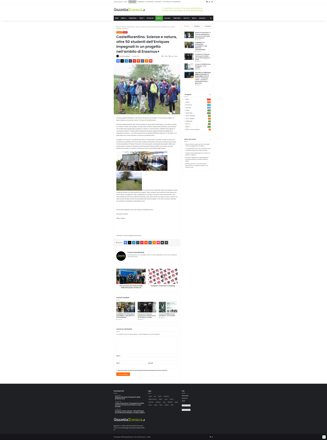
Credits (149, 437)
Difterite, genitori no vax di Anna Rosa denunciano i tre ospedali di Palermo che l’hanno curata (196, 165)
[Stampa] (166, 242)
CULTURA (167, 18)
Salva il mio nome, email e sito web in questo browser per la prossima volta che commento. (142, 370)
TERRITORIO (176, 18)
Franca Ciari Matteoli (124, 56)
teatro (160, 405)
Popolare (197, 26)
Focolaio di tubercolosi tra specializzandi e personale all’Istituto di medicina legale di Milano (196, 159)
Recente (186, 26)
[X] (122, 61)
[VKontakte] (142, 61)
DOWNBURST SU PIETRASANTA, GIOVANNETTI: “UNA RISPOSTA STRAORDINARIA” (125, 315)
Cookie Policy (187, 409)
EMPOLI (123, 18)
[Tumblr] (130, 61)
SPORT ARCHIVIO (190, 115)
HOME (117, 18)
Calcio (159, 396)
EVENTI (159, 18)
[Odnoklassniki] (146, 61)
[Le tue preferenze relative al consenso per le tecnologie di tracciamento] (324, 437)
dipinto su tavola (153, 399)
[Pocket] (150, 61)
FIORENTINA (132, 18)
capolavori (166, 396)
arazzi (150, 396)
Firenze (171, 399)
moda (164, 402)
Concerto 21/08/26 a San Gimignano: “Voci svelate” (167, 315)
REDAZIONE (185, 395)
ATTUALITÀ (150, 18)
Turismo (166, 405)
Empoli (160, 399)
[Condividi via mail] (162, 242)
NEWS (194, 18)
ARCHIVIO (202, 18)
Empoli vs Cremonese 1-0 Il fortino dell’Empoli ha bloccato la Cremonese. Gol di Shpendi (203, 35)
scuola (155, 405)
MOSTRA (170, 402)
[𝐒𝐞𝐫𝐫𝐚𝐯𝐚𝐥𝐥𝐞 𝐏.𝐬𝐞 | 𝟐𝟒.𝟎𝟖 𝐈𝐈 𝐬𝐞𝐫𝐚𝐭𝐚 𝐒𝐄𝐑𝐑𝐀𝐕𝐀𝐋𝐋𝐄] (189, 75)
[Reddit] (138, 61)
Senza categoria (189, 118)
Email (118, 363)
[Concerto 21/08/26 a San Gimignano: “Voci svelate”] (168, 307)
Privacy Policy (187, 405)
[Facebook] (118, 61)
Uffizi (172, 405)
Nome (118, 355)
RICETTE (186, 18)
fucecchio (151, 402)
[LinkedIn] (126, 61)
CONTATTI (185, 398)
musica (176, 402)
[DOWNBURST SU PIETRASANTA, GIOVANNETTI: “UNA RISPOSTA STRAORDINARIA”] (125, 307)
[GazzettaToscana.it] (129, 9)
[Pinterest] (134, 61)
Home (119, 26)
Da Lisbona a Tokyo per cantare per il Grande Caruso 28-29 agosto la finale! (157, 1)
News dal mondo (190, 139)
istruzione (158, 402)
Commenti (208, 26)
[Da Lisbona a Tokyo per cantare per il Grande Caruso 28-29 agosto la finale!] (147, 307)
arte (155, 396)
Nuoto (150, 405)
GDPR (183, 401)
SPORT (141, 18)
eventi (165, 399)
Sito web (150, 363)
